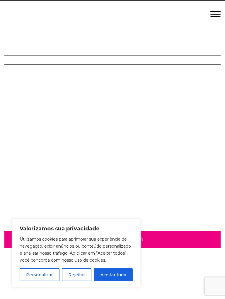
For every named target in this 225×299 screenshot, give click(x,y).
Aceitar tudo (113, 274)
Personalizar (39, 274)
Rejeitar (76, 274)
